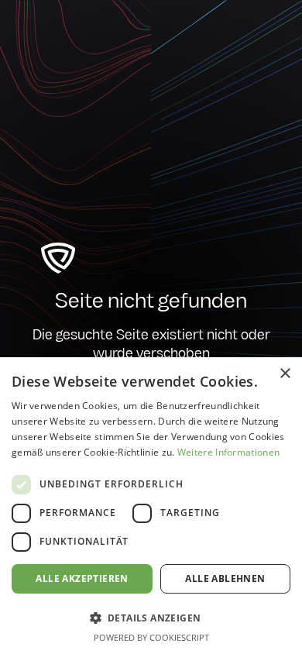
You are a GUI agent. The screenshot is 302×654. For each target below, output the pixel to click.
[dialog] (151, 505)
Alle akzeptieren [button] (82, 578)
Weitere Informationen (228, 452)
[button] (151, 617)
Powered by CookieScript (151, 637)
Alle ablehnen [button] (225, 578)
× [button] (284, 374)
